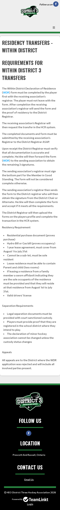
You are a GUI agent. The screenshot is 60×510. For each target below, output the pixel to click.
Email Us (29, 479)
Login (30, 504)
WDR (6, 92)
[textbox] (30, 204)
